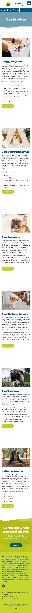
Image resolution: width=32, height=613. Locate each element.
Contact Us (8, 106)
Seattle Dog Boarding (19, 4)
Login (16, 608)
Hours (17, 10)
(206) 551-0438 (12, 596)
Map (10, 10)
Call (4, 10)
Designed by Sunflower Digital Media (16, 605)
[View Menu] (29, 3)
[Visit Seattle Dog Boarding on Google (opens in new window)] (3, 585)
